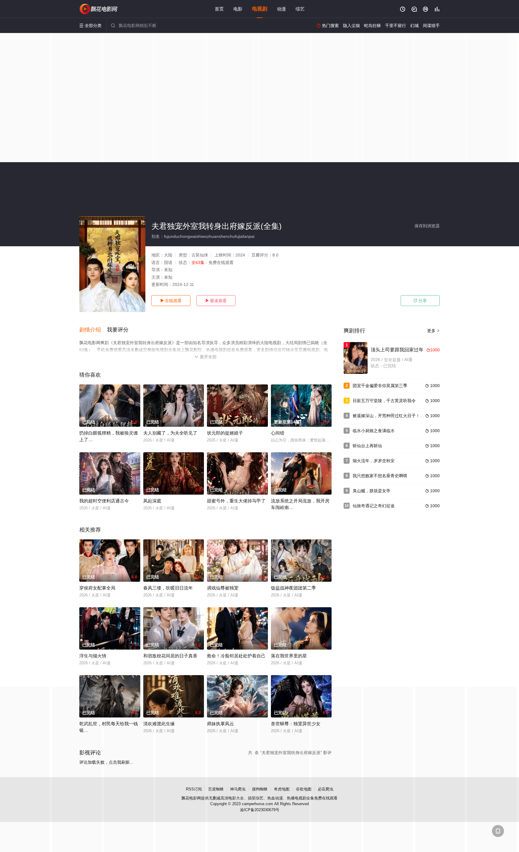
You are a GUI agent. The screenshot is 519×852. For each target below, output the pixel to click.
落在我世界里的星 (289, 655)
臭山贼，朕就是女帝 (371, 490)
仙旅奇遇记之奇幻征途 (374, 505)
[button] (93, 330)
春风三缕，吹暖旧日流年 (168, 587)
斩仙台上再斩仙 (367, 445)
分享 (420, 300)
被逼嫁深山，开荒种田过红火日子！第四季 (392, 415)
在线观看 (171, 300)
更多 (433, 330)
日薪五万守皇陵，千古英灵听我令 (384, 400)
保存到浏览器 (427, 225)
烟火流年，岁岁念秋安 (374, 460)
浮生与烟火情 (92, 655)
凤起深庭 (152, 500)
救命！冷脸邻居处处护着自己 (236, 655)
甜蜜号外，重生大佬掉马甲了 (236, 500)
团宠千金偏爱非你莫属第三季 (380, 385)
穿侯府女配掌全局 (97, 587)
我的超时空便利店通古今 (104, 500)
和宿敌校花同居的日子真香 (170, 655)
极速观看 (216, 300)
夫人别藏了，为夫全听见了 (170, 432)
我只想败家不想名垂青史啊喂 (380, 475)
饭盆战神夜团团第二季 (293, 587)
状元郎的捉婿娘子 (225, 432)
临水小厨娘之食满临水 (374, 430)
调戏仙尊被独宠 (222, 587)
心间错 (277, 432)
